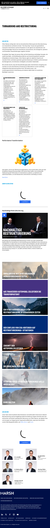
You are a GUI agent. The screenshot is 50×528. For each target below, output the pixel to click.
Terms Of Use (4, 518)
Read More (5, 177)
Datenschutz (11, 518)
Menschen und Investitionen (36, 498)
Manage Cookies (33, 520)
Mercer (26, 422)
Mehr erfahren (41, 3)
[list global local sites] (44, 8)
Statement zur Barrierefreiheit (39, 518)
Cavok (31, 422)
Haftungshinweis (20, 518)
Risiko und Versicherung (6, 498)
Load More (25, 201)
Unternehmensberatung (6, 500)
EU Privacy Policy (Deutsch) (7, 520)
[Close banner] (49, 3)
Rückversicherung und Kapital (21, 498)
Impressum (27, 518)
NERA (22, 422)
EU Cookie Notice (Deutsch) (21, 520)
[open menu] (48, 8)
